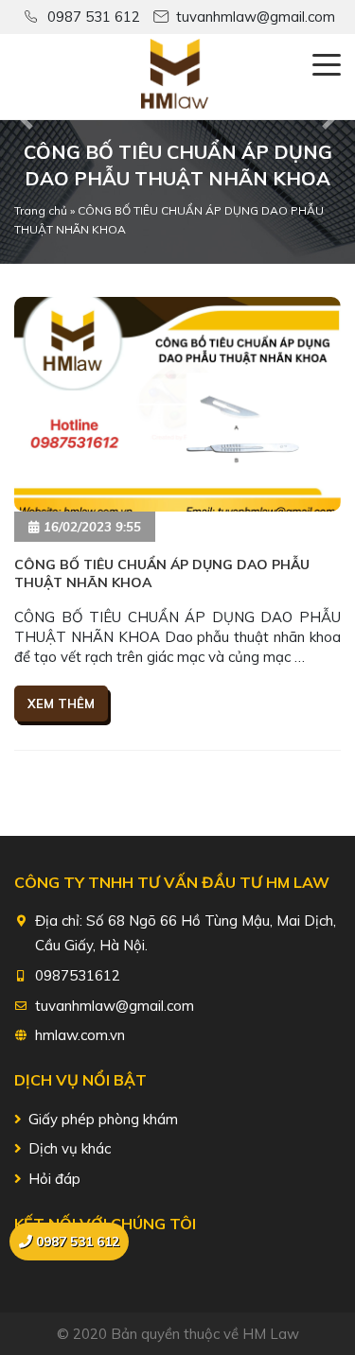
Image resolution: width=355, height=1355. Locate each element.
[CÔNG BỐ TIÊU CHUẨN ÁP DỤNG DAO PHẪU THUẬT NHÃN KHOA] (177, 404)
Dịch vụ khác (69, 1148)
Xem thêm (61, 703)
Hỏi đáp (54, 1179)
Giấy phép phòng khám (103, 1119)
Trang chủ (40, 210)
